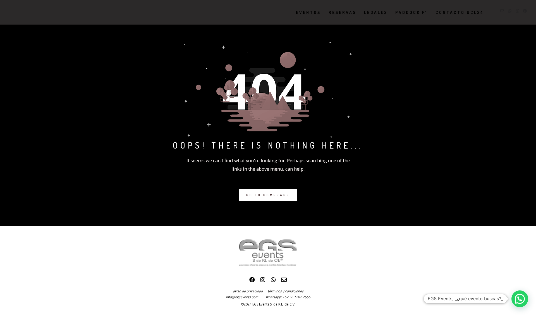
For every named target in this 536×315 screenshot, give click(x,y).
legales (375, 12)
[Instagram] (262, 281)
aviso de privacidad (250, 291)
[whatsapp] (273, 281)
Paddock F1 (411, 12)
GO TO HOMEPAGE (268, 195)
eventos (308, 12)
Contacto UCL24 (460, 12)
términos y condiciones (285, 291)
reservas (342, 12)
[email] (284, 281)
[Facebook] (252, 281)
